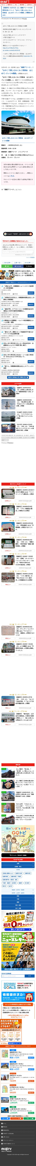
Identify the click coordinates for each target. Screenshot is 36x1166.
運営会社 (5, 1126)
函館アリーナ (5, 440)
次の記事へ (28, 262)
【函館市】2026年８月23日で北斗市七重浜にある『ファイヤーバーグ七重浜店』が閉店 (25, 492)
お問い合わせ (6, 1137)
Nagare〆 (11, 442)
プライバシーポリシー (8, 1140)
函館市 (20, 883)
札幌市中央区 (18, 873)
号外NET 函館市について (9, 1143)
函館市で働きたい (11, 282)
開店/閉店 (22, 4)
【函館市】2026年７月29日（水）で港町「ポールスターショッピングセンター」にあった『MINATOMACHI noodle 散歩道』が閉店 (25, 560)
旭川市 (10, 886)
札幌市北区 (27, 873)
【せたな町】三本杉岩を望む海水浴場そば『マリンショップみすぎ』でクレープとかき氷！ (25, 817)
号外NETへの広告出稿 (8, 1133)
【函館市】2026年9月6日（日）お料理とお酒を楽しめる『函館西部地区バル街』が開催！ (25, 794)
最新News (10, 4)
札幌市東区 (5, 876)
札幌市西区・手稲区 (16, 876)
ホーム (4, 1123)
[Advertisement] (18, 464)
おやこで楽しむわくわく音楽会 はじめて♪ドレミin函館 (20, 437)
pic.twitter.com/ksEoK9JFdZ (11, 50)
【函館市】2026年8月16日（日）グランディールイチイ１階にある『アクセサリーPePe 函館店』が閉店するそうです (25, 631)
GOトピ (3, 4)
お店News (29, 4)
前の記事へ (7, 262)
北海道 (25, 18)
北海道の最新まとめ (8, 873)
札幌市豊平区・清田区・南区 (10, 879)
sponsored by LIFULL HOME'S (23, 1046)
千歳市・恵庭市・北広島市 (9, 883)
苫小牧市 (27, 883)
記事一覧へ (18, 262)
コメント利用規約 (30, 257)
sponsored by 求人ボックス (24, 282)
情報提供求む (6, 1130)
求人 (16, 4)
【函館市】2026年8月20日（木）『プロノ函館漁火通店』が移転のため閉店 (24, 508)
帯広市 (4, 886)
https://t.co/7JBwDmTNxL (10, 48)
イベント (4, 437)
